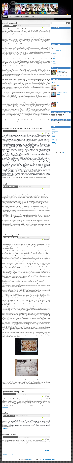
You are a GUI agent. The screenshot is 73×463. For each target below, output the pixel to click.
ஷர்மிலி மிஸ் (53, 82)
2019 (54, 52)
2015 (54, 58)
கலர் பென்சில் (55, 131)
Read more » (5, 407)
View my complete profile (61, 75)
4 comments (46, 28)
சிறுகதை (54, 138)
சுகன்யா (5, 413)
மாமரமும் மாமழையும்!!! (9, 23)
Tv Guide (53, 459)
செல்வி (4, 184)
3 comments (46, 133)
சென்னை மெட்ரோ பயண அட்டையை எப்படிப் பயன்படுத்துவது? (22, 128)
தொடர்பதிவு (54, 139)
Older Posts (46, 450)
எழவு (52, 99)
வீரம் (58, 85)
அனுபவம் (54, 129)
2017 (54, 55)
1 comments (46, 396)
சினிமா (53, 136)
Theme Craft (41, 459)
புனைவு (53, 142)
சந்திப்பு (53, 135)
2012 (54, 63)
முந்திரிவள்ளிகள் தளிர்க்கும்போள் (13, 391)
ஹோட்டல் (54, 143)
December (56, 48)
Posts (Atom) (11, 454)
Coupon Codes (48, 459)
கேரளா (53, 133)
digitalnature (29, 459)
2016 (54, 56)
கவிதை (53, 132)
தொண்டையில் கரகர (9, 434)
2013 (54, 61)
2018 (54, 53)
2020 (54, 47)
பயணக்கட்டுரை (55, 140)
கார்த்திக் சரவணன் (61, 71)
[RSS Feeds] (67, 15)
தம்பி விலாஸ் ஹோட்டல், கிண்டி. (12, 235)
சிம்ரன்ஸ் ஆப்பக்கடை (61, 102)
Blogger (63, 152)
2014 (54, 60)
